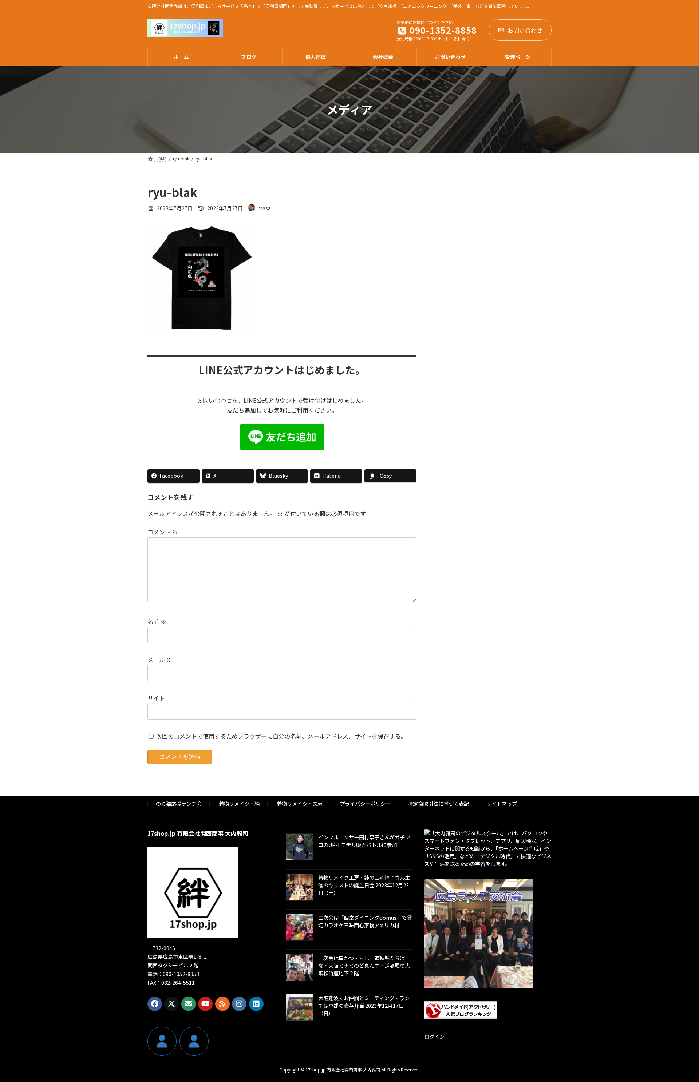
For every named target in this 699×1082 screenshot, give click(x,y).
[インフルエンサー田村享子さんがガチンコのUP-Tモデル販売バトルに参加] (299, 847)
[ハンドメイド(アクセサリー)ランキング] (460, 1017)
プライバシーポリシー (365, 803)
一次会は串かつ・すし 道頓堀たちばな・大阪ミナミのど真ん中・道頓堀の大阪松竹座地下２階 (364, 965)
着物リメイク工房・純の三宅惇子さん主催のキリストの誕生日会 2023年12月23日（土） (364, 884)
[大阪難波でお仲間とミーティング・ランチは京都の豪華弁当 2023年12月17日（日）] (299, 1008)
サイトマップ (501, 803)
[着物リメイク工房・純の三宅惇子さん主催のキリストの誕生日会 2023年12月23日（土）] (299, 887)
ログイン (434, 1036)
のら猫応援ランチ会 (179, 803)
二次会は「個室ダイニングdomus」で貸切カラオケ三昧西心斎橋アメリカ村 (365, 921)
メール (159, 659)
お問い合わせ (525, 30)
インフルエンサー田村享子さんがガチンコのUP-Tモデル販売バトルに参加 (364, 840)
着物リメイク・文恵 (300, 803)
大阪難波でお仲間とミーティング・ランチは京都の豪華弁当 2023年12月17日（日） (364, 1005)
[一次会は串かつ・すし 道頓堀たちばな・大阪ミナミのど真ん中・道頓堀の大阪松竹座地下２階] (299, 968)
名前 (156, 621)
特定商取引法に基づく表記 (438, 803)
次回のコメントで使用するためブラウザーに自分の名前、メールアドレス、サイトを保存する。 (281, 735)
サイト (156, 697)
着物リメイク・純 (239, 803)
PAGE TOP (677, 1043)
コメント (162, 532)
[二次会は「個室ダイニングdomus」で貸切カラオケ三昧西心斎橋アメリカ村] (299, 928)
